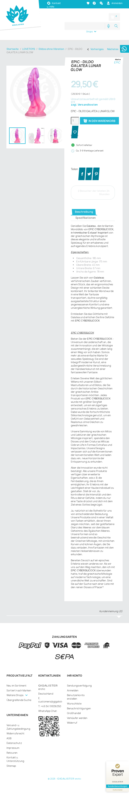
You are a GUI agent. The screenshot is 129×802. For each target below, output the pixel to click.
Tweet (89, 180)
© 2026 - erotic (64, 785)
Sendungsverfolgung (79, 691)
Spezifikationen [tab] (85, 224)
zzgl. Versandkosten (84, 111)
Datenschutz (14, 749)
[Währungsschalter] (101, 9)
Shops (89, 37)
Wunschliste (74, 709)
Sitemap (11, 772)
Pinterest (96, 180)
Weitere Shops (15, 701)
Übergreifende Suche (19, 706)
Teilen (81, 180)
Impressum (13, 754)
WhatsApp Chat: (47, 717)
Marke (118, 66)
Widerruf (72, 728)
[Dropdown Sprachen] (94, 9)
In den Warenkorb (92, 136)
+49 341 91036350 (51, 712)
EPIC (117, 68)
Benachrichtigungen (79, 714)
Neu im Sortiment (17, 691)
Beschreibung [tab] (84, 218)
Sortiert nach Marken (19, 696)
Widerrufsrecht (15, 739)
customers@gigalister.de (52, 707)
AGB (9, 744)
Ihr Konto (74, 682)
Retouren (12, 759)
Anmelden (72, 696)
